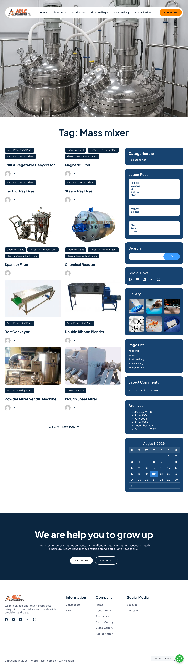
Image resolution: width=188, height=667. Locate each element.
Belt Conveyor (17, 331)
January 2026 (143, 411)
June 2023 (141, 422)
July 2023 (140, 418)
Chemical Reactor (80, 264)
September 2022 (145, 429)
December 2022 (144, 425)
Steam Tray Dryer (79, 191)
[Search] (171, 256)
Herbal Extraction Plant (20, 156)
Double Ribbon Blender (84, 331)
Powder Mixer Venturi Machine (30, 399)
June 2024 (141, 415)
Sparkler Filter (16, 264)
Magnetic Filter (77, 165)
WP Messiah (66, 660)
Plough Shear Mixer (81, 399)
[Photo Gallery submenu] (107, 12)
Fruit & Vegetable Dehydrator (30, 165)
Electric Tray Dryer (20, 191)
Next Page (70, 426)
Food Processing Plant (19, 150)
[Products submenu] (84, 12)
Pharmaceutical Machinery (82, 156)
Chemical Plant (75, 150)
